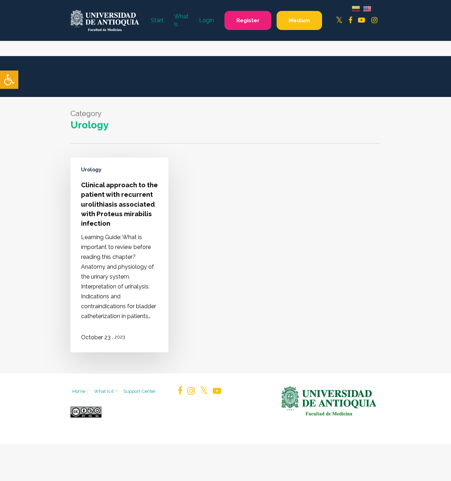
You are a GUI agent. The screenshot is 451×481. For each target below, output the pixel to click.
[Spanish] (356, 8)
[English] (367, 8)
